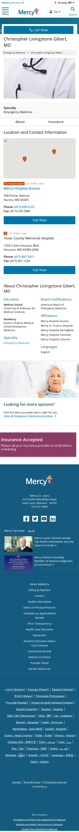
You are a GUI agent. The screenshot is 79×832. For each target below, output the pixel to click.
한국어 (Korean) (23, 696)
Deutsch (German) (63, 689)
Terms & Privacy (32, 782)
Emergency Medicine (14, 52)
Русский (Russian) (17, 702)
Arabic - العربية (58, 748)
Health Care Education (39, 629)
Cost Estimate (39, 645)
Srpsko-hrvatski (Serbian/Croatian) (52, 702)
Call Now (41, 30)
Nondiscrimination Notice (39, 641)
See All (31, 530)
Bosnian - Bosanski (27, 722)
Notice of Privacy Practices (40, 607)
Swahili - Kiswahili (55, 728)
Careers (39, 596)
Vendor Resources (39, 669)
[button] (24, 159)
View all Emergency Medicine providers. (29, 416)
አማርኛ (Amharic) (15, 689)
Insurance (56, 122)
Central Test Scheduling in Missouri (39, 829)
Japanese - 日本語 (62, 755)
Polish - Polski (43, 735)
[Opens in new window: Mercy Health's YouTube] (44, 519)
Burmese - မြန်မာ (15, 755)
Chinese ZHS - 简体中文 (22, 742)
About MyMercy (39, 584)
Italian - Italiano (39, 761)
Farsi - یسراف (47, 742)
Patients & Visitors (39, 657)
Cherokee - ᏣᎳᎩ (37, 748)
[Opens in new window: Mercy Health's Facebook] (26, 519)
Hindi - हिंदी (44, 715)
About (20, 122)
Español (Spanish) (27, 709)
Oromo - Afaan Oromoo (18, 735)
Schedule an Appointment (40, 613)
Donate (39, 617)
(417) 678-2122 (24, 207)
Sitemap (16, 782)
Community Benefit (39, 651)
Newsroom (39, 635)
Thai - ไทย (17, 748)
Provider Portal (39, 663)
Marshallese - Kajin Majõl (27, 728)
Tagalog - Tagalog (52, 709)
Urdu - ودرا (64, 742)
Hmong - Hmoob (65, 735)
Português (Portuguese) (50, 696)
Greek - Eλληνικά (52, 722)
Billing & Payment (39, 590)
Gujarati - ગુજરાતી (38, 755)
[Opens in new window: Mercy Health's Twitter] (35, 519)
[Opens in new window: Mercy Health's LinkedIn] (53, 519)
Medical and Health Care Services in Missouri (39, 824)
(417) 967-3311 (24, 257)
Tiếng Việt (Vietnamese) (21, 715)
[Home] (29, 12)
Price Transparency (39, 623)
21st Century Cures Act (55, 782)
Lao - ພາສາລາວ (63, 715)
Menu (5, 14)
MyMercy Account (11, 2)
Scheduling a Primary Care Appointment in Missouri (39, 819)
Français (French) (38, 689)
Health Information (39, 601)
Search (73, 14)
